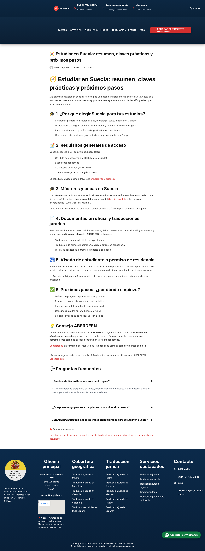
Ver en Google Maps (51, 495)
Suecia (91, 68)
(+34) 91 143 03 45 (189, 477)
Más (142, 30)
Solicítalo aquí (57, 358)
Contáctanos (56, 345)
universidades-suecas (133, 435)
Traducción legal (148, 492)
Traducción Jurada (96, 30)
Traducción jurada (149, 474)
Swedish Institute (117, 199)
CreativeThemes (125, 543)
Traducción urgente (150, 479)
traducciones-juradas (109, 435)
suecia (93, 435)
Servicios (76, 30)
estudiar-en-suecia (59, 435)
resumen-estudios (79, 435)
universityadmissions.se (103, 178)
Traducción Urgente (124, 30)
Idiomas (62, 30)
